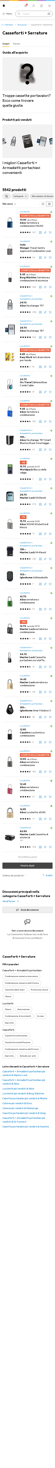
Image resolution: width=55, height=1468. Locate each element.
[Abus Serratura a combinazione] (27, 411)
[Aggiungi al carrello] (50, 232)
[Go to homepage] (4, 5)
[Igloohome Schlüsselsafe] (27, 576)
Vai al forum (8, 901)
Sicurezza (22, 25)
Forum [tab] (16, 43)
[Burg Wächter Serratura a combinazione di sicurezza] (27, 277)
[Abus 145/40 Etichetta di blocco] (27, 524)
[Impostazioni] (25, 5)
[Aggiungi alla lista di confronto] (40, 232)
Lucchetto (25, 211)
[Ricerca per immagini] (49, 14)
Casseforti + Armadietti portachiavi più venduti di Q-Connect (23, 1120)
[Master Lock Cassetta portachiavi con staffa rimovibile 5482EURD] (27, 658)
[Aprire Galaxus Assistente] (41, 5)
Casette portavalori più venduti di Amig (24, 1113)
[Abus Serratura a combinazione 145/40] (27, 222)
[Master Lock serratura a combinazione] (27, 629)
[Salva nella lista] (45, 232)
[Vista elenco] (49, 203)
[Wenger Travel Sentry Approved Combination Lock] (27, 249)
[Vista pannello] (43, 203)
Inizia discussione (30, 909)
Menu (9, 13)
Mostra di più (27, 865)
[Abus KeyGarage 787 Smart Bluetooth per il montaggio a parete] (27, 440)
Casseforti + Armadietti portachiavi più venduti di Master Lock (23, 1073)
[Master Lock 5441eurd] (27, 551)
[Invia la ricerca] (19, 13)
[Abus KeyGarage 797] (27, 304)
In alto (49, 875)
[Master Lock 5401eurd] (27, 496)
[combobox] (6, 196)
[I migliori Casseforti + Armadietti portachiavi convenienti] (27, 146)
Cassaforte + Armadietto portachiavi (31, 297)
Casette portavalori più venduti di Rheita (24, 1098)
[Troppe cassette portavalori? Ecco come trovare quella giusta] (27, 79)
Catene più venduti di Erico (17, 1103)
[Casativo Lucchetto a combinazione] (27, 734)
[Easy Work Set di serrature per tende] (27, 357)
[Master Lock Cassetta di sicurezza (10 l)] (27, 838)
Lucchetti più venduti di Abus (18, 1088)
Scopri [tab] (5, 43)
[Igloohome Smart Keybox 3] (27, 709)
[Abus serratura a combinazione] (27, 601)
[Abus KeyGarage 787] (27, 329)
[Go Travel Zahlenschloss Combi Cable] (27, 384)
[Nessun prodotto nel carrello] (49, 5)
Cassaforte (25, 827)
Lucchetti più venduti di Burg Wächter (23, 1093)
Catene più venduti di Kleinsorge (20, 1108)
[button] (51, 212)
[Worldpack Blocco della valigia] (27, 469)
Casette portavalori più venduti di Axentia (25, 1126)
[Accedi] (34, 6)
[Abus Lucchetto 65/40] (27, 813)
